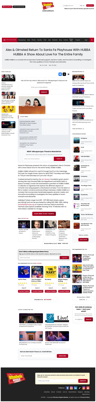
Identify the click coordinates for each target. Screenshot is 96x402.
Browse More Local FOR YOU (56, 243)
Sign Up (44, 92)
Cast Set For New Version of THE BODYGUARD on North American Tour (8, 129)
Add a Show (83, 239)
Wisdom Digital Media (60, 397)
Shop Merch (8, 6)
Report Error (86, 394)
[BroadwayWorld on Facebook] (67, 388)
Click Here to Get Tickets (44, 214)
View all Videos (77, 129)
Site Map (87, 392)
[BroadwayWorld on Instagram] (71, 388)
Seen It (24, 288)
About (53, 392)
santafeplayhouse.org (26, 204)
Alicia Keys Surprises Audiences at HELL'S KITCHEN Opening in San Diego (82, 122)
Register (78, 40)
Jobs (49, 40)
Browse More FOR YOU (83, 298)
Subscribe (62, 356)
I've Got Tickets (24, 291)
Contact (58, 392)
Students (54, 40)
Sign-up (82, 5)
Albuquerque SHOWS (79, 134)
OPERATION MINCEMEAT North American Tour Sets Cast (7, 113)
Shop (60, 40)
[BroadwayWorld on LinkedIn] (75, 388)
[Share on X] (64, 74)
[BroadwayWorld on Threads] (84, 388)
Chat (44, 40)
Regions (80, 392)
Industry (39, 40)
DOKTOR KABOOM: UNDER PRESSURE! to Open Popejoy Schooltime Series (28, 123)
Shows (34, 40)
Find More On (42, 299)
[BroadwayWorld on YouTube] (88, 388)
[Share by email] (68, 74)
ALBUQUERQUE (48, 11)
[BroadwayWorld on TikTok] (79, 388)
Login (86, 40)
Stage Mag (71, 39)
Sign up (88, 319)
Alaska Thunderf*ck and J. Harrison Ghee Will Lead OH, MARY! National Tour (7, 83)
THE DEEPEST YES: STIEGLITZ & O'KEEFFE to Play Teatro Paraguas (28, 145)
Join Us (65, 392)
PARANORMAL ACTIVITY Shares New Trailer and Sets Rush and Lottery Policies (83, 108)
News (28, 40)
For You (25, 218)
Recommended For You (79, 249)
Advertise (47, 392)
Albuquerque (22, 40)
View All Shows (83, 235)
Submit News (72, 392)
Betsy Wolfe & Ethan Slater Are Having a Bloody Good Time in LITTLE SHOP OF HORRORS (83, 83)
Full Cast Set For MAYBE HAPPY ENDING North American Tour (8, 99)
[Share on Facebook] (60, 74)
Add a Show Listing (19, 6)
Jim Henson (45, 179)
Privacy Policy (85, 397)
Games (65, 40)
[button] (92, 40)
